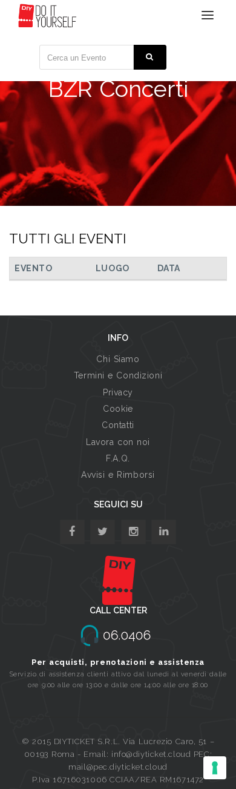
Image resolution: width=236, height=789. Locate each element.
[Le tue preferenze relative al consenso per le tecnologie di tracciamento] (214, 767)
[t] (102, 532)
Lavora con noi (118, 442)
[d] (133, 532)
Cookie (118, 409)
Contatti (118, 425)
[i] (163, 532)
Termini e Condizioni (118, 375)
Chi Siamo (117, 359)
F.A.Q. (117, 458)
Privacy (118, 392)
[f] (72, 532)
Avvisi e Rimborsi (118, 475)
